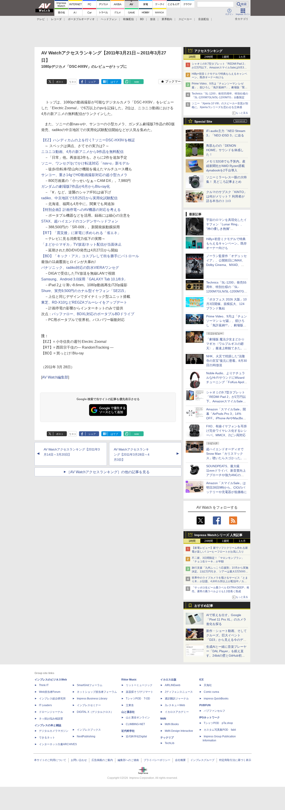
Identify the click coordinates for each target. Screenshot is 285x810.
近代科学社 (128, 730)
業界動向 (167, 19)
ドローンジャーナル (51, 711)
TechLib (169, 743)
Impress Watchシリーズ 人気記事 (218, 535)
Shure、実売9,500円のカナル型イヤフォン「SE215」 (84, 291)
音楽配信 (203, 19)
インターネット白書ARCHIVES (58, 744)
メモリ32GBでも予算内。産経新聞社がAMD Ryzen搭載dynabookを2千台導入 (225, 166)
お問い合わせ (79, 760)
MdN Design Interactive (179, 730)
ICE (201, 679)
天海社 (208, 685)
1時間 (192, 56)
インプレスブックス (89, 729)
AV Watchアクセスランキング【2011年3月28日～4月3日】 (131, 454)
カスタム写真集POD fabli (220, 729)
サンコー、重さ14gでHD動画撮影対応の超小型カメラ (84, 175)
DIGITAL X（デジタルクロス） (95, 711)
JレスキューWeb (175, 705)
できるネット (47, 737)
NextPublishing (86, 736)
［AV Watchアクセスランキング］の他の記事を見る (108, 472)
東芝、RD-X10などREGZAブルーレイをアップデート (84, 302)
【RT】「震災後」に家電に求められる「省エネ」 (81, 233)
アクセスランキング (208, 51)
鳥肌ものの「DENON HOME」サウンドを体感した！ (225, 150)
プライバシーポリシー (157, 760)
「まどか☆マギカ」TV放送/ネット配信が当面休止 (81, 244)
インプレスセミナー (89, 705)
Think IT (44, 685)
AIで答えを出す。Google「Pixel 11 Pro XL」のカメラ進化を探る (226, 619)
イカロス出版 (168, 679)
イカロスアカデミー (177, 711)
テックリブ (167, 737)
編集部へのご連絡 (128, 760)
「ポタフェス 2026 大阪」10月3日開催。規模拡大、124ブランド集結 (226, 304)
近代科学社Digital (136, 736)
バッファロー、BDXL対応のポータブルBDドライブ (93, 314)
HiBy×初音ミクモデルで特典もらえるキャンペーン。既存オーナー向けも (226, 243)
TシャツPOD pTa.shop (218, 723)
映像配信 (128, 19)
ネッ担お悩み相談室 (51, 718)
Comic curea (211, 691)
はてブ (114, 81)
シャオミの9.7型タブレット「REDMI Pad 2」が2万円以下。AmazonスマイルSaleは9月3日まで (219, 67)
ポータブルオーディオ (81, 19)
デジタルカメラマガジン (53, 730)
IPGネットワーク (209, 717)
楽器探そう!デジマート (139, 691)
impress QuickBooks (216, 698)
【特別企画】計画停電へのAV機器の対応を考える (81, 210)
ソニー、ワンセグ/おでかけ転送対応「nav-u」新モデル (85, 163)
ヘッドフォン (109, 19)
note (136, 81)
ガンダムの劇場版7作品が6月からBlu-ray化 (75, 186)
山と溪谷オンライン (138, 717)
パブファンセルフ (214, 710)
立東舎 (130, 705)
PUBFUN (205, 705)
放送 (152, 19)
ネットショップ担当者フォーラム (97, 691)
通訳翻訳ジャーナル (177, 698)
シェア (92, 81)
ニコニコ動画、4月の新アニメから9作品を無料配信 (82, 152)
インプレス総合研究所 (52, 698)
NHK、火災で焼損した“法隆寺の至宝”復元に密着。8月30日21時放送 (226, 360)
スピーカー (185, 19)
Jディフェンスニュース (179, 691)
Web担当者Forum (49, 691)
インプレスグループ (202, 760)
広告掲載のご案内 (102, 760)
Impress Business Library (92, 698)
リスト (72, 81)
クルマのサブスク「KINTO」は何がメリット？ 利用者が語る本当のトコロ (226, 196)
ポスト (59, 81)
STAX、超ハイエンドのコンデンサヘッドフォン (79, 221)
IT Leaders (45, 705)
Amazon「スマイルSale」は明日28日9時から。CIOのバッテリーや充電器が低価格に (226, 487)
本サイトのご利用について (50, 760)
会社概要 (180, 760)
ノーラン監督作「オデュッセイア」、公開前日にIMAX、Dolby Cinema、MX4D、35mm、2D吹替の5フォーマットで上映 (226, 264)
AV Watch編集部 (55, 377)
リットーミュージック (139, 685)
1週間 (225, 56)
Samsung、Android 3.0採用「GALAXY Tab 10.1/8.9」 (84, 279)
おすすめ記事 (203, 605)
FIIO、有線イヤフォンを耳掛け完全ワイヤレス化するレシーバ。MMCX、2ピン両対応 (226, 430)
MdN (163, 718)
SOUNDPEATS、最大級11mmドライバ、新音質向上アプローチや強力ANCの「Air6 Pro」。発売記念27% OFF (226, 475)
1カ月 (242, 56)
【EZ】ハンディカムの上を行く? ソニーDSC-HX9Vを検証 (88, 140)
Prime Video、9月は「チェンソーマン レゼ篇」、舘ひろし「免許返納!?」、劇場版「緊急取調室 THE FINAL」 (219, 87)
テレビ (41, 19)
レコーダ (56, 19)
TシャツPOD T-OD (138, 698)
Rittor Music (129, 679)
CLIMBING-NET (135, 724)
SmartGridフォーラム (89, 685)
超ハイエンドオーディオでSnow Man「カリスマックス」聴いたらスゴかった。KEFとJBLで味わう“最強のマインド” (226, 458)
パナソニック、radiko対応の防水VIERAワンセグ (80, 267)
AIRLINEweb (172, 685)
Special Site (203, 121)
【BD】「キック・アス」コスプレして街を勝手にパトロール (90, 256)
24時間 (208, 56)
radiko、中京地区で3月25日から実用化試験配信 (79, 198)
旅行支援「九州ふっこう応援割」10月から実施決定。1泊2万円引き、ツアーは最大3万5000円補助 (220, 571)
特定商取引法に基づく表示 (235, 760)
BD (142, 19)
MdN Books (172, 724)
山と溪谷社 (128, 711)
